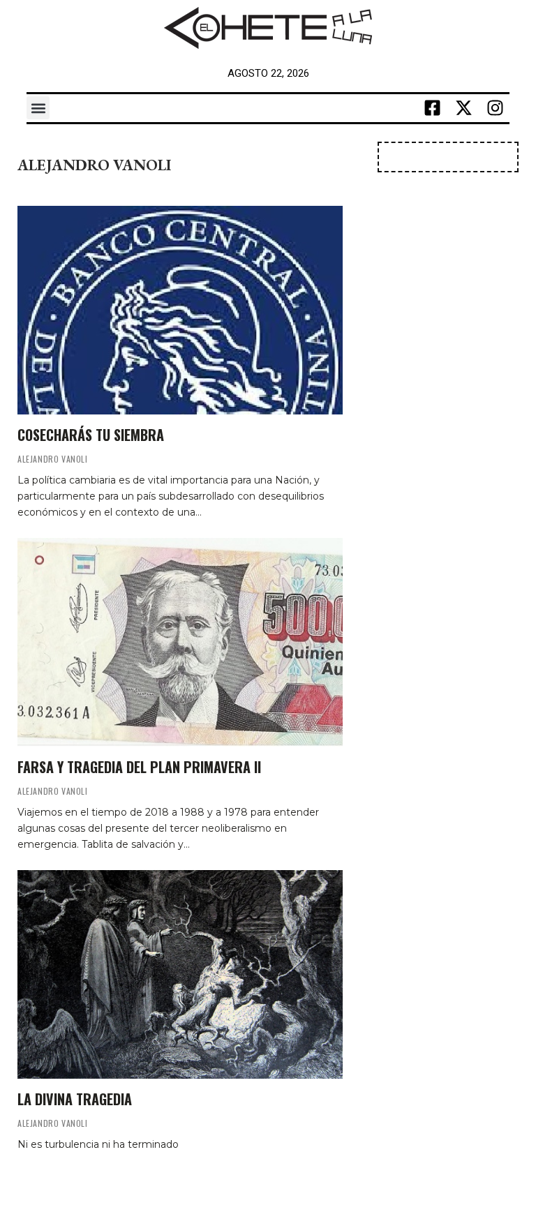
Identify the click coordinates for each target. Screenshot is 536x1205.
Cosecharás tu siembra (90, 434)
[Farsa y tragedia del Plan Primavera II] (180, 642)
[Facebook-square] (433, 108)
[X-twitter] (464, 108)
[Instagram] (495, 108)
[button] (38, 107)
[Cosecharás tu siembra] (180, 310)
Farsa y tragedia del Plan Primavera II (139, 766)
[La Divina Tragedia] (180, 974)
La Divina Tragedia (74, 1098)
